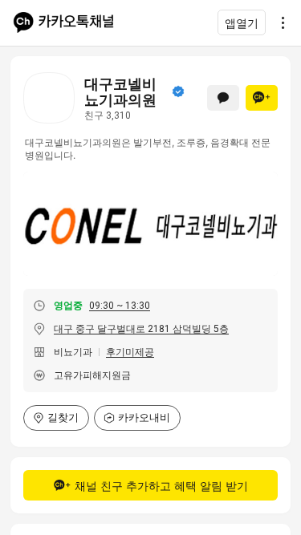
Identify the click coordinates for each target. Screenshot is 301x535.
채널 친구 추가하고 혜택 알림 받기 (161, 485)
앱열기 (241, 23)
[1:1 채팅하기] (223, 98)
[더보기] (278, 22)
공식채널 (178, 91)
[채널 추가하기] (262, 98)
